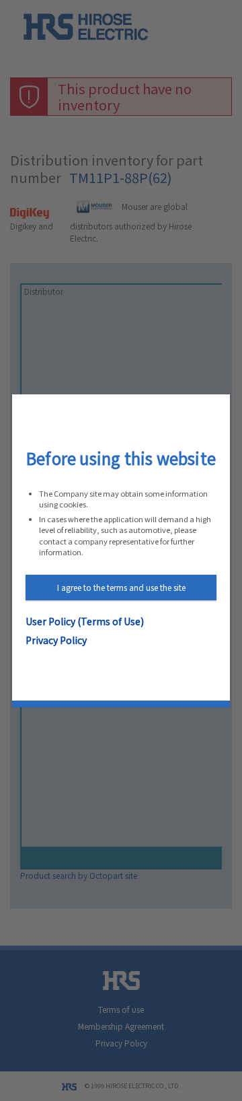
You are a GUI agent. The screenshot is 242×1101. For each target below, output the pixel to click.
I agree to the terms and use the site (121, 587)
